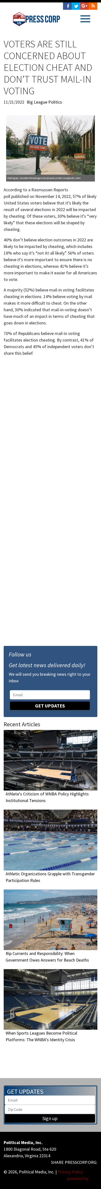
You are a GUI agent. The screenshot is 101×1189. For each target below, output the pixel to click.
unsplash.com (72, 178)
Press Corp (36, 19)
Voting (11, 178)
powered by (78, 1178)
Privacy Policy (70, 1172)
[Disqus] (50, 428)
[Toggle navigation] (85, 18)
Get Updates (50, 706)
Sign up (50, 1118)
